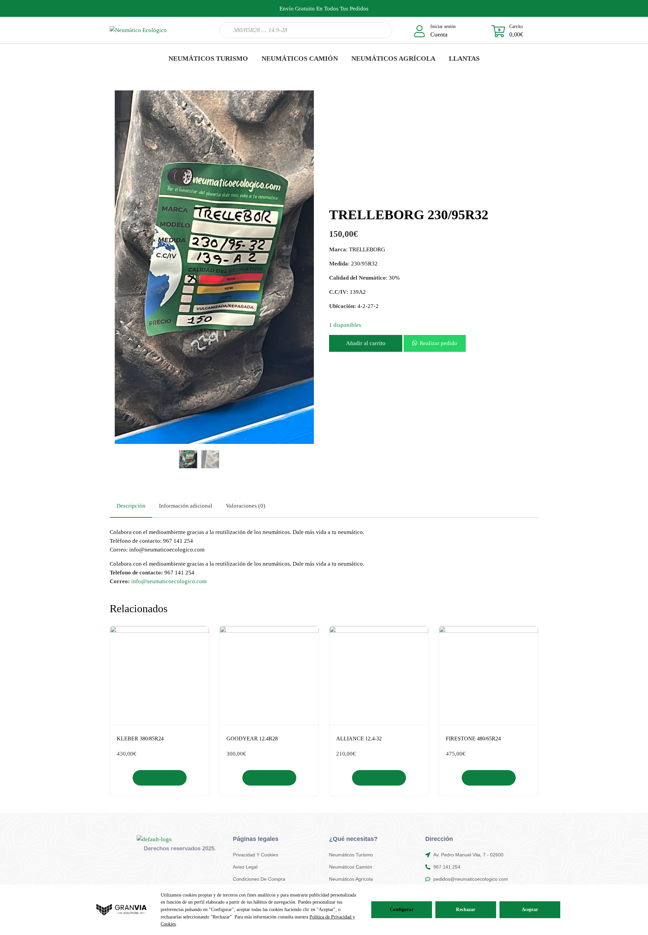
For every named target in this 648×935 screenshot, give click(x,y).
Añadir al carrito (365, 343)
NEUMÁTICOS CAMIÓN (300, 58)
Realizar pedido (438, 343)
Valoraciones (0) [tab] (245, 506)
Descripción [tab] (130, 506)
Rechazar (465, 909)
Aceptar (530, 909)
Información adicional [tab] (185, 506)
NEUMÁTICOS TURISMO (208, 58)
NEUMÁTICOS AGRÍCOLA (393, 58)
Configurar (401, 909)
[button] (435, 343)
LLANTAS (464, 58)
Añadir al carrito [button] (159, 777)
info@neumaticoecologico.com (169, 581)
